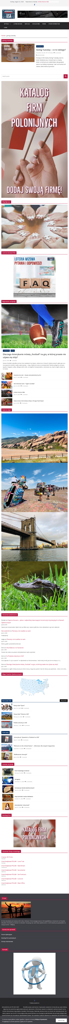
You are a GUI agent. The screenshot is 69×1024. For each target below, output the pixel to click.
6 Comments (27, 725)
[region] (34, 1020)
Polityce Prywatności (41, 1019)
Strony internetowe (54, 24)
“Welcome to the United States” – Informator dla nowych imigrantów (34, 746)
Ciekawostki (6, 350)
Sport (12, 350)
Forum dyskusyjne (6, 934)
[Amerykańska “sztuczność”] (7, 806)
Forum (44, 24)
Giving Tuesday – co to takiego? (51, 49)
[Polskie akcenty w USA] (6, 724)
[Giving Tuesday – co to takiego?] (17, 53)
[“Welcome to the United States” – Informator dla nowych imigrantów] (6, 747)
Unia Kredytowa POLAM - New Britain (13, 866)
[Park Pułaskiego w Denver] (7, 772)
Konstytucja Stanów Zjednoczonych (24, 788)
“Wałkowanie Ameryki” (20, 754)
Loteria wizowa (18, 24)
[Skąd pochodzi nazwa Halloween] (7, 797)
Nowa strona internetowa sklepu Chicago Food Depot (29, 401)
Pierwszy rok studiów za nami (21, 631)
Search (66, 76)
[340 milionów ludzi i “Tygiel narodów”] (6, 385)
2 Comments (24, 403)
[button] (10, 24)
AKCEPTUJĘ (61, 1020)
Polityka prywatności (34, 1003)
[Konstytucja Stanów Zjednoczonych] (7, 789)
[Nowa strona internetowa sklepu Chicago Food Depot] (6, 402)
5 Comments (25, 377)
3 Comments (25, 386)
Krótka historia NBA (19, 392)
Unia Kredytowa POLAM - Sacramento (13, 870)
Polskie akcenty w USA (20, 722)
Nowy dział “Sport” (19, 705)
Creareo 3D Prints (7, 857)
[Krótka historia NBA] (6, 393)
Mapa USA (27, 24)
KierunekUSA (5, 631)
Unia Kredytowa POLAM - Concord (12, 879)
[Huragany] (7, 780)
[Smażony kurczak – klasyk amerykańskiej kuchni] (6, 376)
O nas (5, 27)
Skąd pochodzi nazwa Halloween (24, 796)
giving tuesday (41, 55)
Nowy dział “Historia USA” (21, 714)
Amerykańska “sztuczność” (22, 805)
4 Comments (26, 807)
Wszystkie (64, 700)
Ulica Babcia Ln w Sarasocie (14, 648)
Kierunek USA (40, 46)
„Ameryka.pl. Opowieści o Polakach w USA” (26, 737)
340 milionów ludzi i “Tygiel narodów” (24, 383)
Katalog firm (36, 24)
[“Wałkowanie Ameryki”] (6, 756)
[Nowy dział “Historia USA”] (6, 716)
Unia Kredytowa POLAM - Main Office (13, 883)
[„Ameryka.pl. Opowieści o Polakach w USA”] (6, 739)
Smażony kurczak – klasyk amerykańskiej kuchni (27, 375)
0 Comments (58, 53)
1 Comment (14, 360)
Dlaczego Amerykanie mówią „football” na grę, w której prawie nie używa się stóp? (34, 356)
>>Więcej (12, 924)
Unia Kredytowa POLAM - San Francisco (13, 874)
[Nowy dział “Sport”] (6, 707)
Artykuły (6, 24)
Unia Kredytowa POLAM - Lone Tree (12, 861)
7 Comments (27, 717)
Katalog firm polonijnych (8, 938)
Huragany (17, 779)
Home (3, 36)
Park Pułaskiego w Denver (22, 771)
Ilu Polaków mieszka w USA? (15, 656)
